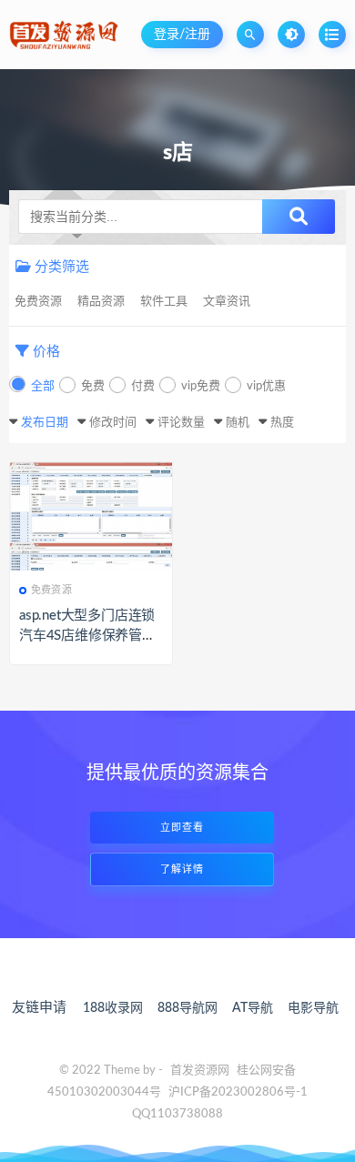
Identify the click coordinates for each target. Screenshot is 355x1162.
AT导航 (252, 1008)
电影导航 (313, 1008)
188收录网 (113, 1008)
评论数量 (181, 423)
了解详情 (182, 869)
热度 (282, 423)
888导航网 (187, 1008)
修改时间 (113, 423)
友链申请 (39, 1008)
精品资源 (101, 302)
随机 (237, 423)
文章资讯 (226, 302)
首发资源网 (199, 1070)
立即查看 (182, 828)
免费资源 (38, 302)
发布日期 (44, 423)
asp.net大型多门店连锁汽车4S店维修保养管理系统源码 (87, 635)
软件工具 (164, 302)
